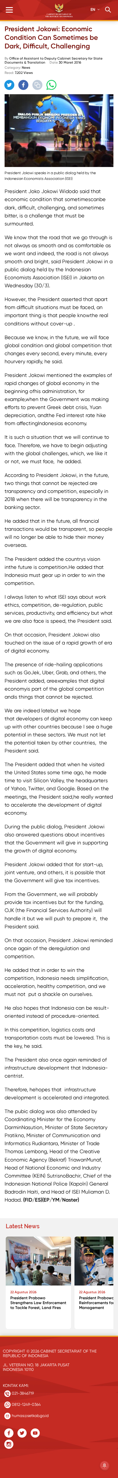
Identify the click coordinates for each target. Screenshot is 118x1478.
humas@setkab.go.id (30, 1415)
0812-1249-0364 (26, 1404)
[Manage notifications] (104, 1465)
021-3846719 (22, 1393)
